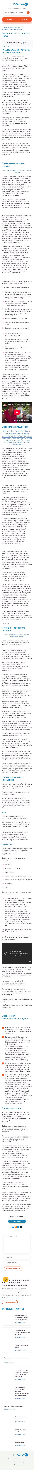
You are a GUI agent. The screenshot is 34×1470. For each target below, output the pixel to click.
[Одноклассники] (16, 1227)
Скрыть (24, 43)
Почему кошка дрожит (20, 1418)
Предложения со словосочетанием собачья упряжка (21, 1318)
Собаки (24, 19)
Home (5, 27)
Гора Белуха (19, 1442)
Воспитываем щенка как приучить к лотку (17, 1359)
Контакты (17, 1464)
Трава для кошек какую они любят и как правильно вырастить (22, 1374)
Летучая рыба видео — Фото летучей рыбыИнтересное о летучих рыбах (22, 1391)
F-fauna (20, 4)
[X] (21, 1227)
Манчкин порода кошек (21, 1430)
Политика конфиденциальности (23, 1462)
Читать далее (9, 1302)
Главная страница (7, 1462)
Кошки (9, 19)
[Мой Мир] (18, 1227)
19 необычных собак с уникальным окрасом (22, 1332)
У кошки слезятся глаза (21, 1346)
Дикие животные (14, 27)
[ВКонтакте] (13, 1227)
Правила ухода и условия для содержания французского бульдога (15, 1282)
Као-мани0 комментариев (14, 1406)
